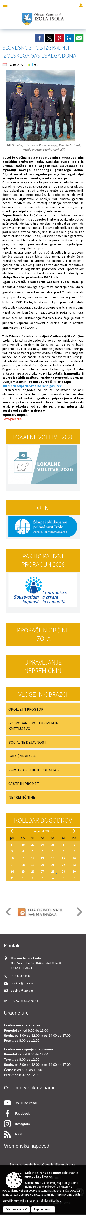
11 (23, 858)
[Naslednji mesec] (74, 831)
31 (52, 844)
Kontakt (12, 946)
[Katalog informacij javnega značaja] (40, 912)
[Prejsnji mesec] (12, 831)
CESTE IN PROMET (23, 783)
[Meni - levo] (5, 5)
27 (12, 844)
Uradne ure (16, 1013)
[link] (39, 38)
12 (32, 858)
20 (42, 865)
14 (52, 858)
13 (42, 858)
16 (74, 858)
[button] (7, 911)
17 (12, 865)
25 (23, 871)
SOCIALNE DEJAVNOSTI (27, 742)
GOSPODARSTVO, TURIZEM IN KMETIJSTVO (33, 726)
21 (52, 865)
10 (12, 858)
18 (23, 865)
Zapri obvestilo (43, 1209)
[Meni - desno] (81, 5)
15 (63, 858)
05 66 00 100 (20, 976)
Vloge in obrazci (42, 694)
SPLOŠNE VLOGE (22, 756)
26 (32, 871)
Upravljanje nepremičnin (43, 666)
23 (74, 865)
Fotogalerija (12, 419)
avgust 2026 (43, 831)
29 (32, 844)
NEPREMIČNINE (21, 797)
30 (42, 844)
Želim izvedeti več (16, 1209)
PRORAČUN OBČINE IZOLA (43, 634)
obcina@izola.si (22, 983)
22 (63, 865)
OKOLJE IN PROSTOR (25, 709)
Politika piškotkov (50, 1201)
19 (32, 865)
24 (12, 871)
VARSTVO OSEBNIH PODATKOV (34, 769)
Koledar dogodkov (43, 820)
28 (23, 844)
